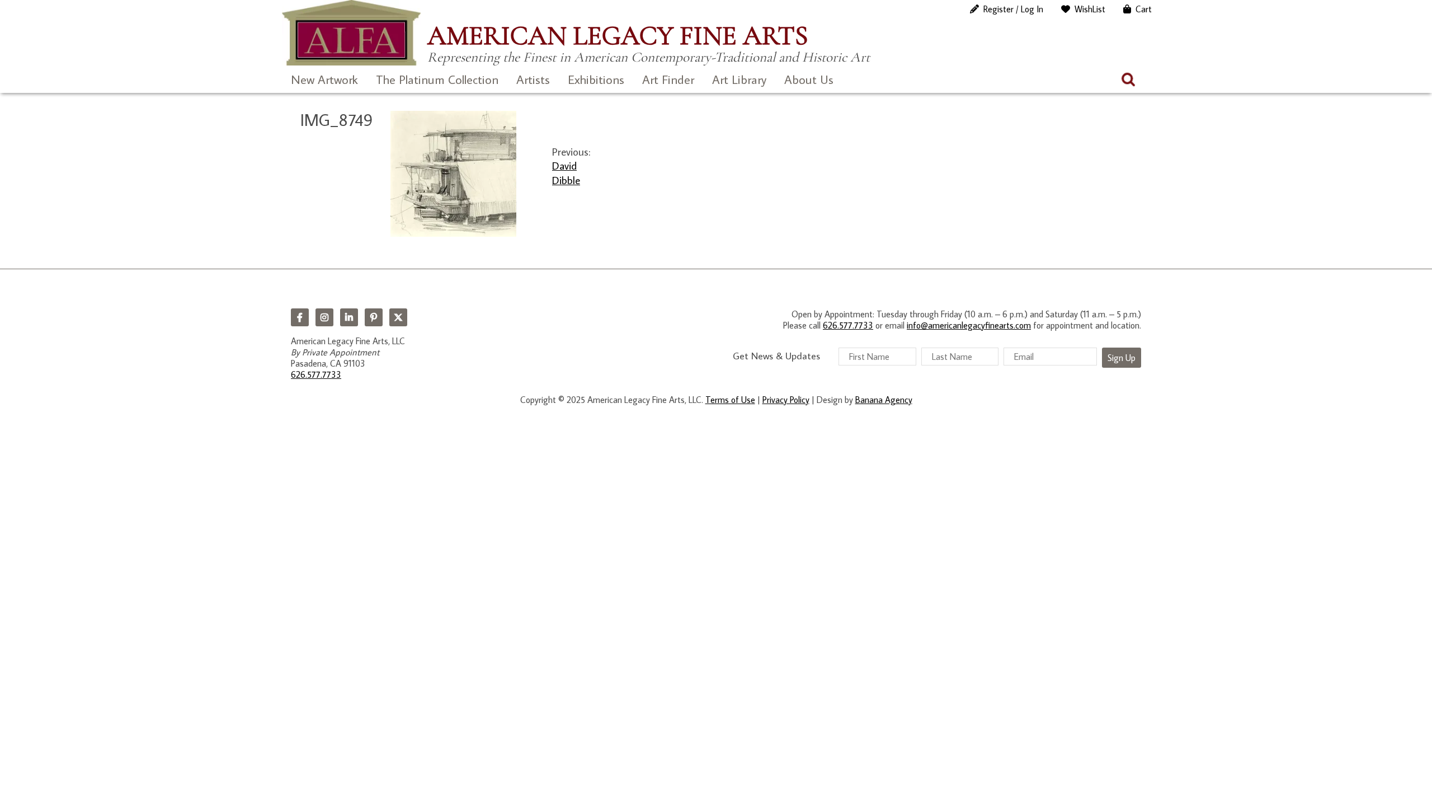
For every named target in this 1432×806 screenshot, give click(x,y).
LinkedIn (349, 317)
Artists (533, 79)
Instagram (324, 317)
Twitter (398, 317)
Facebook (300, 317)
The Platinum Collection (437, 79)
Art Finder (668, 79)
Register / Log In (1013, 8)
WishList (1090, 8)
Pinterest (374, 317)
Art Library (739, 79)
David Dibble (566, 172)
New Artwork (324, 79)
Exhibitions (596, 79)
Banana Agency (883, 399)
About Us (808, 79)
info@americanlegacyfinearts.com (969, 325)
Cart (1144, 8)
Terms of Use (730, 399)
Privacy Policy (785, 399)
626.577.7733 (316, 374)
